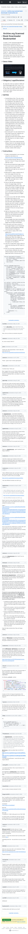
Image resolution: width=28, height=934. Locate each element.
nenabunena (5, 455)
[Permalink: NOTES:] (2, 95)
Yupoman (4, 702)
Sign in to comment (21, 921)
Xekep (3, 715)
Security (11, 927)
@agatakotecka (7, 413)
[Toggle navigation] (2, 2)
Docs (24, 927)
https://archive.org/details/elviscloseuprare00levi (12, 478)
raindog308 (5, 764)
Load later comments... (14, 913)
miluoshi (4, 665)
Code (4, 20)
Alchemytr (4, 562)
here (7, 837)
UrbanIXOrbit (5, 786)
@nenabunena (5, 575)
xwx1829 (4, 897)
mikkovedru (5, 365)
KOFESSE (4, 846)
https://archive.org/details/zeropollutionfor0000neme (13, 352)
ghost (3, 346)
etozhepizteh (5, 859)
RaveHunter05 (5, 906)
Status (15, 927)
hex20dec (4, 323)
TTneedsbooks (5, 733)
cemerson (4, 11)
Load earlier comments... (14, 320)
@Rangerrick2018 (6, 829)
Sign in (19, 2)
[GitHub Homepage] (10, 930)
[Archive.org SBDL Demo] (14, 77)
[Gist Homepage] (10, 2)
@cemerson (5, 565)
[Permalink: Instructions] (2, 151)
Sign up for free (6, 919)
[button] (18, 17)
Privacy (7, 927)
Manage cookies (9, 928)
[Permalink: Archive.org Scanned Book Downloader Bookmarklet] (2, 36)
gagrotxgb (4, 380)
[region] (14, 173)
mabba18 (4, 887)
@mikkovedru (13, 771)
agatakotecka (5, 392)
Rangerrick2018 (6, 794)
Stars (20, 20)
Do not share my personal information (19, 928)
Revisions (11, 20)
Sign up (24, 2)
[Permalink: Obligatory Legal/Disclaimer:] (2, 80)
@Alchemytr (9, 637)
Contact (3, 928)
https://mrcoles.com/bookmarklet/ (13, 157)
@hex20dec (9, 326)
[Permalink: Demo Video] (2, 61)
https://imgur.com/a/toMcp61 (8, 805)
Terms (4, 927)
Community (20, 927)
